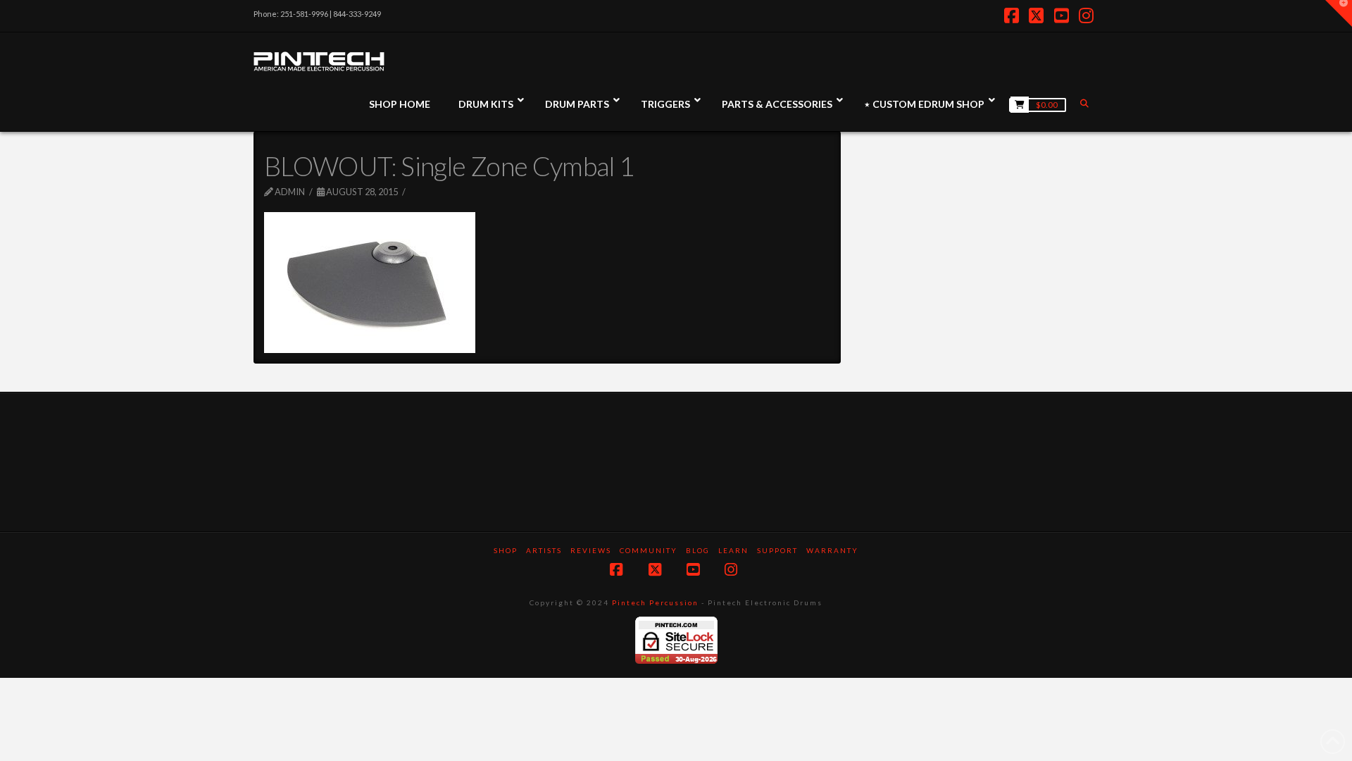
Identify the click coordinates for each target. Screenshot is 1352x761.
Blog (698, 550)
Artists (544, 550)
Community (648, 550)
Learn (733, 550)
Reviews (590, 550)
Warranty (832, 550)
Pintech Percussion (655, 602)
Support (777, 550)
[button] (1338, 13)
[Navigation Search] (1085, 103)
